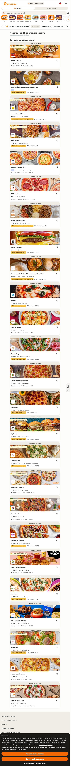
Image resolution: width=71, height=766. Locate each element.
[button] (8, 3)
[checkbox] (4, 18)
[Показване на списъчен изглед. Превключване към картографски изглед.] (68, 13)
